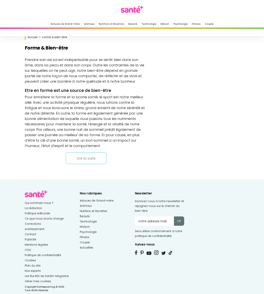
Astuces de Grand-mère (65, 24)
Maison (165, 24)
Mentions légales (36, 245)
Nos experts (33, 271)
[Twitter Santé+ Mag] (163, 253)
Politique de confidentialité (43, 255)
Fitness (196, 24)
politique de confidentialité (153, 236)
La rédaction (33, 208)
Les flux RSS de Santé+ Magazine (47, 276)
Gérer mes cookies (38, 281)
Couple (209, 24)
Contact (30, 234)
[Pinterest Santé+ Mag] (142, 252)
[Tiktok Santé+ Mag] (170, 252)
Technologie (148, 24)
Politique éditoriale (37, 213)
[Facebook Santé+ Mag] (136, 252)
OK (179, 221)
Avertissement (34, 229)
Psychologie (180, 24)
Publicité (30, 239)
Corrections (33, 224)
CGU (28, 250)
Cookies (30, 260)
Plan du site (33, 266)
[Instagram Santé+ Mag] (156, 252)
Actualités (86, 248)
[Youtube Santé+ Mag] (148, 253)
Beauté (132, 24)
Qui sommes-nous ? (39, 203)
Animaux (89, 24)
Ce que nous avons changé (44, 218)
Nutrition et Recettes (111, 24)
